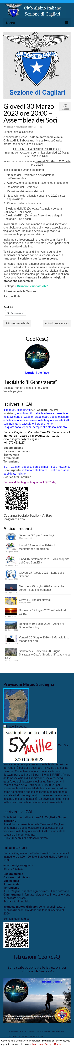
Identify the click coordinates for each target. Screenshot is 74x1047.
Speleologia (11, 454)
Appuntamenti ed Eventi (25, 127)
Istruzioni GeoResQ (37, 956)
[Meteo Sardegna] (15, 726)
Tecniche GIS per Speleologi (36, 535)
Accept (48, 1044)
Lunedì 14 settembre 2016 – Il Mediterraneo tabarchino (37, 547)
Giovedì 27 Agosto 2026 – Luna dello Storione (41, 574)
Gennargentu (12, 470)
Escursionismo (13, 447)
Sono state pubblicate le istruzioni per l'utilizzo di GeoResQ (37, 969)
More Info (37, 1044)
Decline (58, 1044)
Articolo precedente (17, 323)
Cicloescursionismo (16, 451)
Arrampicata (11, 458)
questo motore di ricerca (22, 906)
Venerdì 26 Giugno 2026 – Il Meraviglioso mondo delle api (44, 639)
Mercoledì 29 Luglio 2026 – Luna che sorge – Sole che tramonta (41, 588)
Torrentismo (11, 461)
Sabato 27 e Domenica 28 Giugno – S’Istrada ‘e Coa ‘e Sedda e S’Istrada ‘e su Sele (38, 654)
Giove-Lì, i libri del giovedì (35, 599)
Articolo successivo (56, 323)
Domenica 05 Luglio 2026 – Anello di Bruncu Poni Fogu (41, 625)
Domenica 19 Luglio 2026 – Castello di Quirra (42, 612)
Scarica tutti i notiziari (17, 477)
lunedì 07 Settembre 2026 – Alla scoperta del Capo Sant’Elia (44, 561)
